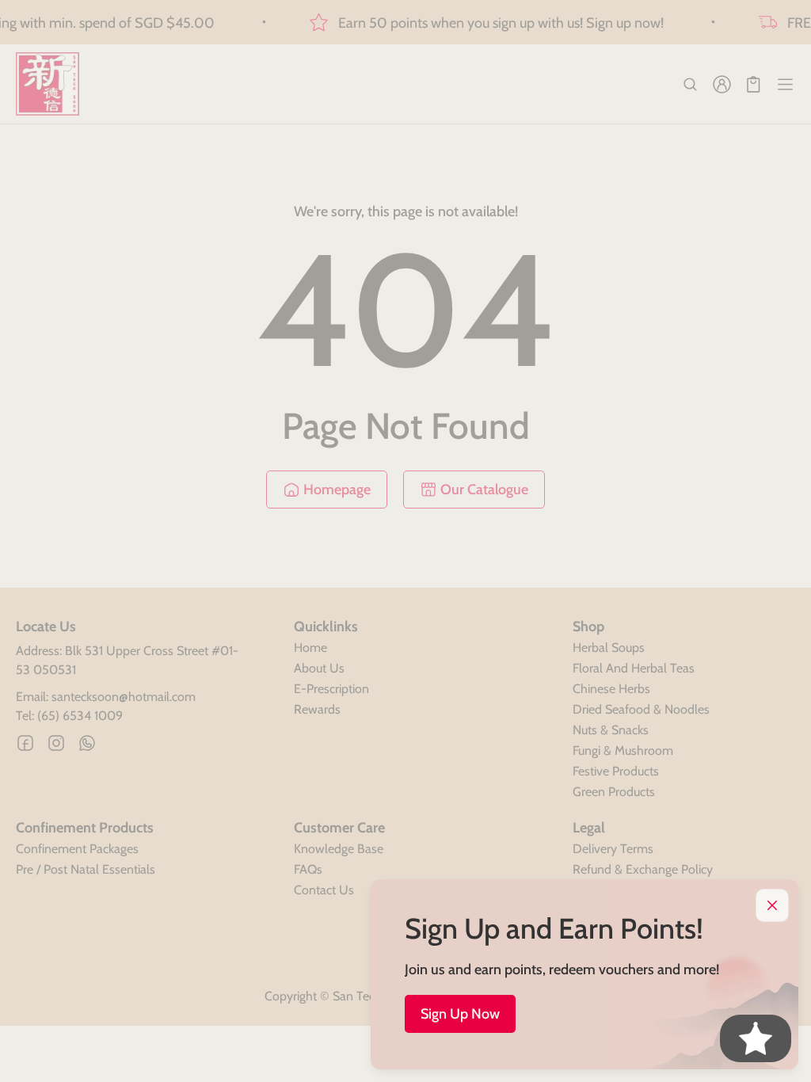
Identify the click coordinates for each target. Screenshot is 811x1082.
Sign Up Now (460, 1014)
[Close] (772, 905)
